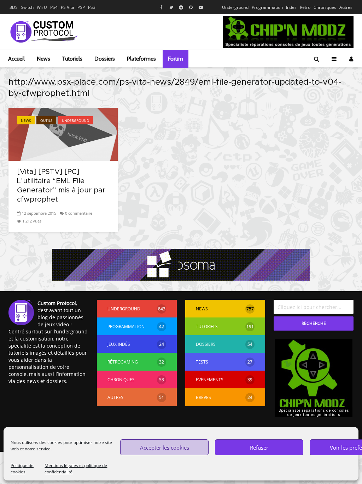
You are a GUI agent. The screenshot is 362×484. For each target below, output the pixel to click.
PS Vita (67, 7)
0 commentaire (78, 213)
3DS (14, 7)
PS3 (91, 7)
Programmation (267, 7)
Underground (235, 7)
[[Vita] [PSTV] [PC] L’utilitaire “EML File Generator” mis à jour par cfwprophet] (63, 133)
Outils (46, 120)
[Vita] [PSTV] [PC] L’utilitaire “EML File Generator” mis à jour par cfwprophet (61, 185)
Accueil (16, 58)
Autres (345, 7)
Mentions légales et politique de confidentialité (76, 468)
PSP (81, 7)
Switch (27, 7)
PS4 (54, 7)
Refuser (259, 447)
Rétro (305, 7)
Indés (291, 7)
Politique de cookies (22, 468)
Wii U (42, 7)
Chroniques (325, 7)
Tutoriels (72, 58)
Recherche (314, 323)
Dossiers (104, 58)
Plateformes (141, 58)
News (43, 58)
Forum (175, 58)
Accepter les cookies (164, 447)
